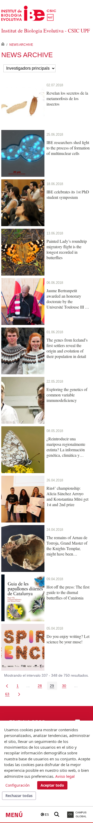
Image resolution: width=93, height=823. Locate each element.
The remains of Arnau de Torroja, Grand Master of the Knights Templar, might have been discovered (67, 546)
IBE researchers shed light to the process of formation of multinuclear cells (68, 148)
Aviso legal (65, 776)
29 (53, 687)
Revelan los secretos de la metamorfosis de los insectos (67, 98)
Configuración (17, 785)
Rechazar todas (19, 795)
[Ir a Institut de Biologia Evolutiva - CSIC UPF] (28, 13)
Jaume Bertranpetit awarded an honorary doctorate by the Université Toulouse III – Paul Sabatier (67, 299)
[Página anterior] (7, 686)
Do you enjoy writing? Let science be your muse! (68, 638)
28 (41, 687)
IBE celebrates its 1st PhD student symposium (68, 194)
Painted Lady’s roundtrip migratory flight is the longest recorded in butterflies (67, 249)
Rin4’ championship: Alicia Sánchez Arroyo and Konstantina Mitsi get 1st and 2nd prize (67, 496)
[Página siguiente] (19, 694)
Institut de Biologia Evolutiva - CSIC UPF (45, 30)
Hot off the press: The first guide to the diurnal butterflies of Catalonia (68, 592)
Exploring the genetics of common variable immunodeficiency (67, 395)
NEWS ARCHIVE (21, 45)
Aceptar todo (52, 785)
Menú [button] (14, 814)
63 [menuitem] (8, 695)
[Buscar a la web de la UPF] (57, 815)
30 (65, 687)
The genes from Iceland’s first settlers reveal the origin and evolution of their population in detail (67, 348)
